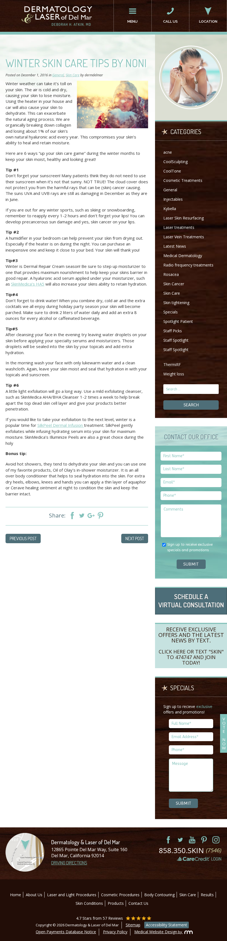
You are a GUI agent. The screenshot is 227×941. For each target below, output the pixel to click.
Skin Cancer (173, 283)
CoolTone (172, 171)
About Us (34, 894)
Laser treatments (178, 227)
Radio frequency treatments (188, 265)
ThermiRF (172, 364)
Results (207, 894)
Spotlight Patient (178, 321)
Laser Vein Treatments (183, 236)
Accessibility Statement (166, 924)
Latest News (174, 246)
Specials (170, 312)
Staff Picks (172, 330)
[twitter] (180, 840)
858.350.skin (190, 850)
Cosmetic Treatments (182, 180)
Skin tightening (176, 302)
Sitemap (133, 924)
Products (116, 903)
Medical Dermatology (182, 255)
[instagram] (215, 840)
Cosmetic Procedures (120, 894)
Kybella (169, 208)
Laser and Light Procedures (71, 894)
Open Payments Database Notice (66, 931)
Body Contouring (159, 894)
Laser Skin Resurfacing (183, 218)
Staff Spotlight (176, 340)
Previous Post (23, 538)
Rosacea (171, 274)
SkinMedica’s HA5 (27, 284)
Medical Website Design (155, 931)
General (58, 75)
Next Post (134, 538)
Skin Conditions (89, 903)
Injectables (173, 199)
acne (167, 152)
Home (15, 894)
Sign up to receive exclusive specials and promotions (190, 547)
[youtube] (192, 840)
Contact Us (138, 903)
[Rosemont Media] (187, 931)
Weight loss (173, 374)
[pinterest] (204, 840)
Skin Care (72, 75)
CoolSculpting (175, 161)
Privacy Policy (115, 931)
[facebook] (168, 840)
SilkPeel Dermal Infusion (60, 425)
